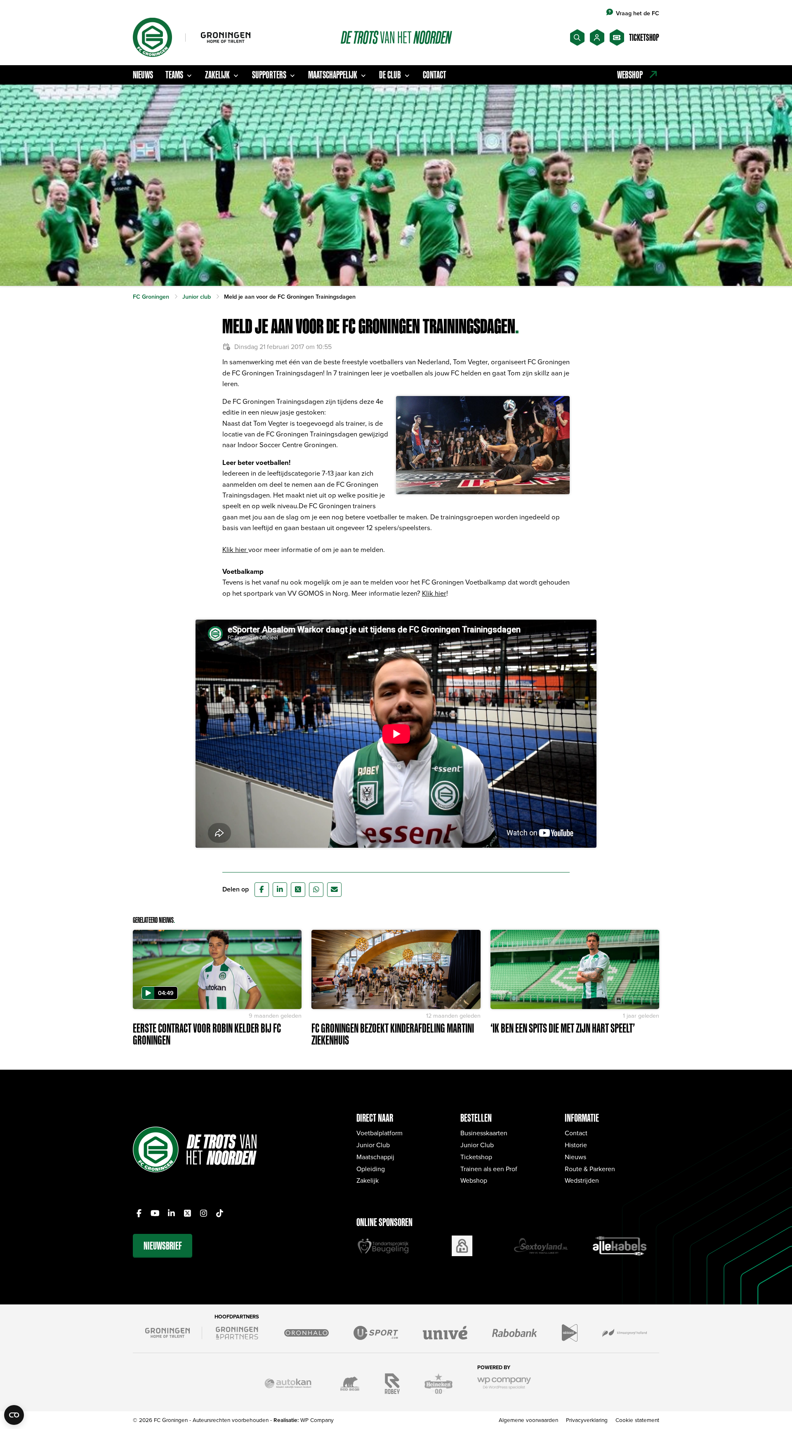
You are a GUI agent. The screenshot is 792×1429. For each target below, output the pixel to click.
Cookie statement (637, 1420)
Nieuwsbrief (163, 1245)
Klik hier (235, 549)
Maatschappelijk (332, 74)
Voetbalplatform (379, 1132)
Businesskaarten (483, 1132)
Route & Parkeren (590, 1168)
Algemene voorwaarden (528, 1420)
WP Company (317, 1420)
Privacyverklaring (587, 1420)
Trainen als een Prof (488, 1168)
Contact (434, 74)
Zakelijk (217, 74)
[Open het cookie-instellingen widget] (14, 1415)
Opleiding (370, 1168)
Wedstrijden (582, 1180)
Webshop (473, 1180)
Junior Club (373, 1144)
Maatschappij (375, 1156)
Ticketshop (476, 1156)
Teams (174, 74)
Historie (576, 1144)
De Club (390, 74)
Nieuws (143, 74)
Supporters (269, 74)
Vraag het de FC (637, 13)
